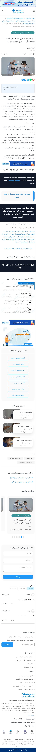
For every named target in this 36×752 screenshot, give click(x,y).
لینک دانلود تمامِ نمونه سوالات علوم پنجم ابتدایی (18, 248)
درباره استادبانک (28, 667)
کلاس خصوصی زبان (18, 364)
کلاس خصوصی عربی (18, 389)
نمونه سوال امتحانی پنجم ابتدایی (25, 21)
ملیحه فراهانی (31, 48)
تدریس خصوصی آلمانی (26, 676)
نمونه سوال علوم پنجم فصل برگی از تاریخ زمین (17, 195)
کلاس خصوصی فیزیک (18, 370)
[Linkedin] (33, 726)
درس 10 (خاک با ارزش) (17, 239)
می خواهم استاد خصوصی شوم (24, 660)
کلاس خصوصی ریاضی (18, 358)
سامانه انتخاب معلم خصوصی (24, 657)
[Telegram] (29, 726)
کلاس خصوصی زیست (18, 383)
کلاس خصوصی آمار (18, 395)
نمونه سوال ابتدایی (15, 458)
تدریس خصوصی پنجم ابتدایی (21, 482)
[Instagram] (26, 726)
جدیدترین (30, 588)
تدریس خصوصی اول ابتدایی (22, 710)
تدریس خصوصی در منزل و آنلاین (20, 478)
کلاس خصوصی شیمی (18, 377)
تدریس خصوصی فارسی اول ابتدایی (23, 686)
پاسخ (2, 604)
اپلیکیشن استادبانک (14, 180)
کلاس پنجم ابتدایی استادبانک (15, 18)
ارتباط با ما (30, 664)
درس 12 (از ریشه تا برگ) (21, 242)
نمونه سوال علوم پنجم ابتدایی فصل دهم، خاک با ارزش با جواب (22, 521)
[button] (23, 537)
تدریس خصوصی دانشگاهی (25, 689)
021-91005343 (17, 719)
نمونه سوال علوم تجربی (25, 462)
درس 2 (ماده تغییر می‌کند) (16, 231)
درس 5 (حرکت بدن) (20, 234)
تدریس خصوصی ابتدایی (26, 682)
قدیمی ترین (22, 588)
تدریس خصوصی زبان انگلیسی (24, 679)
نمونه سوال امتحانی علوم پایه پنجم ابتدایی (22, 33)
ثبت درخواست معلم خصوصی (18, 750)
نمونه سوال (29, 458)
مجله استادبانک (30, 18)
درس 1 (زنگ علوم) (30, 231)
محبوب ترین (13, 588)
